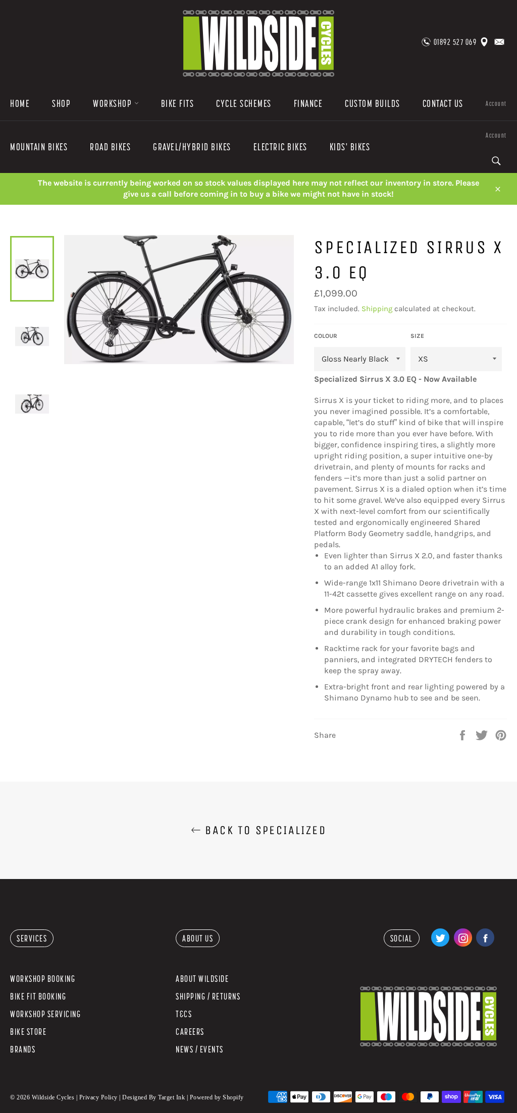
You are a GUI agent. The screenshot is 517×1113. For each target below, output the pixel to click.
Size (417, 335)
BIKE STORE (28, 1031)
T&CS (184, 1014)
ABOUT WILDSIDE (202, 978)
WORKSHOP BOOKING (42, 978)
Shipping (376, 308)
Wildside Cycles (53, 1097)
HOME (20, 103)
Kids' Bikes (350, 146)
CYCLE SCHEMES (244, 103)
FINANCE (308, 103)
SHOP (61, 103)
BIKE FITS (177, 103)
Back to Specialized (263, 830)
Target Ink (171, 1097)
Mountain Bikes (39, 146)
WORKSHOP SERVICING (45, 1014)
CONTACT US (443, 103)
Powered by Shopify (217, 1097)
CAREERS (190, 1031)
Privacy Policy (98, 1097)
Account (496, 103)
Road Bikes (110, 146)
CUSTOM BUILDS (372, 103)
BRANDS (22, 1049)
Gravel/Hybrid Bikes (192, 146)
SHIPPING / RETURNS (208, 996)
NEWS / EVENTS (200, 1049)
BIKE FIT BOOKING (38, 996)
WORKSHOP (113, 103)
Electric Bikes (280, 146)
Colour (325, 335)
